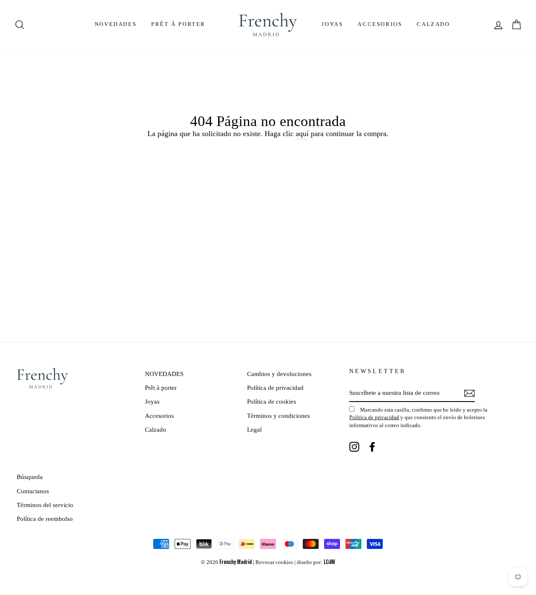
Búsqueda (30, 476)
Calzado (433, 24)
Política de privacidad (275, 387)
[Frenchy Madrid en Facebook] (372, 447)
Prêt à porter (178, 24)
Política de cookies (271, 401)
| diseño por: (314, 562)
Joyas (332, 24)
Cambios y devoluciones (279, 373)
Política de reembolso (45, 518)
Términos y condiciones (278, 415)
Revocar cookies (274, 562)
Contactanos (33, 491)
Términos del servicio (45, 504)
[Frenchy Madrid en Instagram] (354, 447)
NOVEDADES (116, 24)
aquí (302, 133)
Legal (254, 429)
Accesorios (380, 24)
